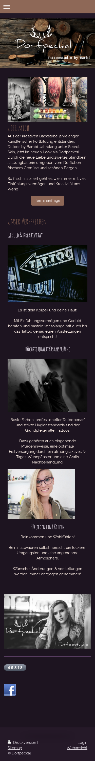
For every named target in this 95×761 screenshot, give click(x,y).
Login (82, 742)
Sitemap (15, 748)
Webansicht (77, 748)
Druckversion (24, 742)
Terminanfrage (47, 200)
